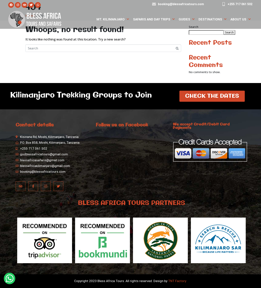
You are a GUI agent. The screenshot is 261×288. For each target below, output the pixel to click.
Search (229, 32)
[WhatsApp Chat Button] (9, 278)
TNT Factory (177, 281)
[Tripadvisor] (24, 5)
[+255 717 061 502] (223, 4)
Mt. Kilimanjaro (110, 19)
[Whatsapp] (38, 5)
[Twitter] (31, 5)
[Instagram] (18, 5)
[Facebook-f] (33, 186)
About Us (238, 19)
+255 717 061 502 (240, 4)
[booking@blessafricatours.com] (154, 4)
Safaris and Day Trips (151, 19)
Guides (184, 19)
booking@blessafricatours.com (181, 4)
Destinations (210, 19)
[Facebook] (11, 5)
